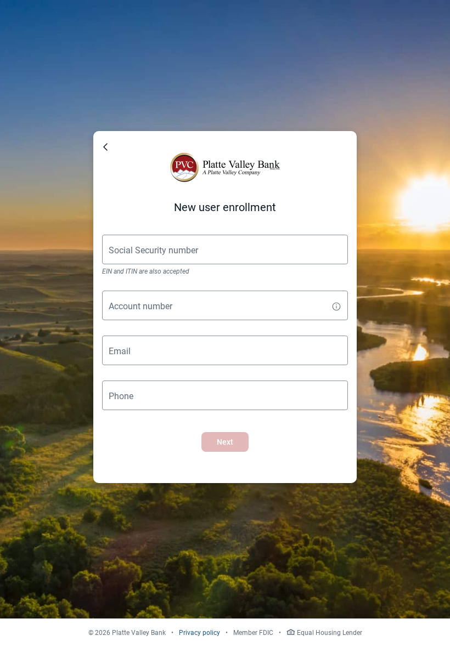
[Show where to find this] (336, 307)
